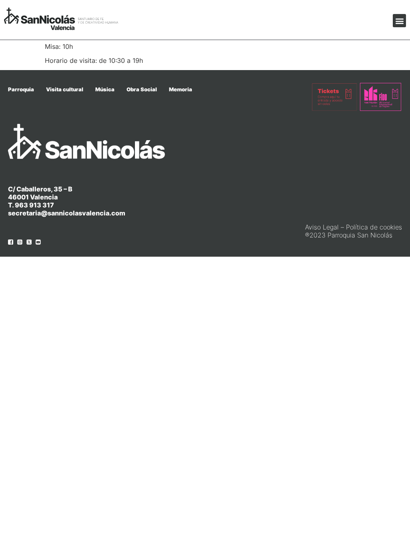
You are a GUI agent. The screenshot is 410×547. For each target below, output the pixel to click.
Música (105, 89)
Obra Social (142, 89)
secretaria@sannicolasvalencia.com (66, 213)
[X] (29, 242)
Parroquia (21, 89)
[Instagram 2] (19, 242)
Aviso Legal (322, 227)
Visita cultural (64, 89)
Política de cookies (374, 227)
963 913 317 (34, 205)
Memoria (180, 89)
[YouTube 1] (38, 242)
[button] (399, 20)
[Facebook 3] (10, 242)
